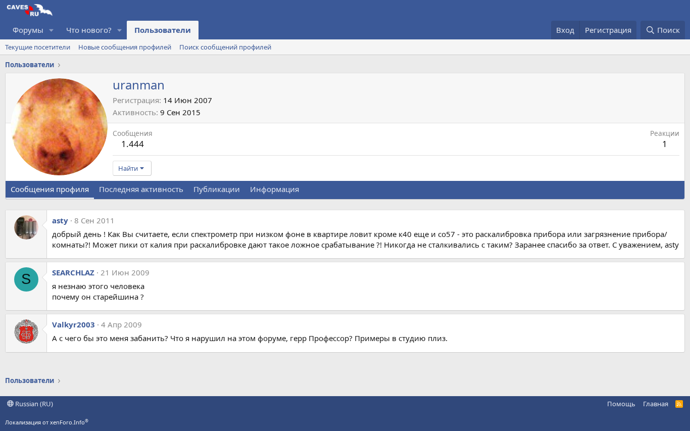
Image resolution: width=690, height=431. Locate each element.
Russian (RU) (33, 403)
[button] (51, 30)
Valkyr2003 (73, 324)
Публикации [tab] (216, 189)
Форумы (28, 30)
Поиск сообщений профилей (225, 47)
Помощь (621, 403)
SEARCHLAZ (73, 272)
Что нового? (89, 30)
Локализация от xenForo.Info (46, 422)
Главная (655, 403)
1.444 (132, 144)
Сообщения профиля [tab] (50, 189)
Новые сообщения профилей (124, 47)
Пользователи (162, 30)
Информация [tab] (274, 189)
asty (60, 220)
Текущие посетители (37, 47)
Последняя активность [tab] (141, 189)
